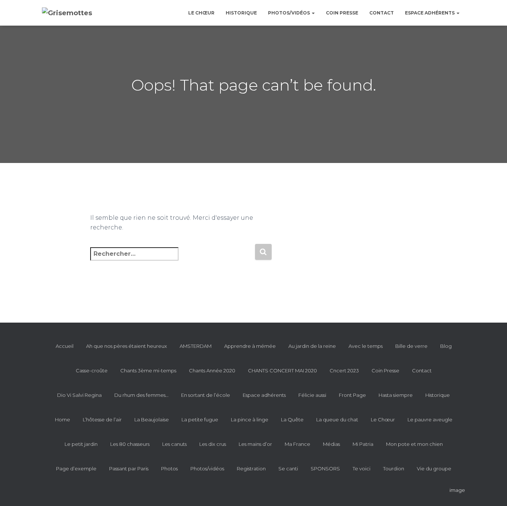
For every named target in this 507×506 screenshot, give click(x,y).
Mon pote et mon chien (414, 444)
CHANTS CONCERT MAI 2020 (282, 370)
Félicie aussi (312, 395)
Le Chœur (201, 13)
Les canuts (174, 444)
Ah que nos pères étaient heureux (126, 346)
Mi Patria (363, 444)
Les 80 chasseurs (130, 444)
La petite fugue (199, 419)
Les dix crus (212, 444)
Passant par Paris (128, 468)
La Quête (292, 419)
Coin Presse (342, 13)
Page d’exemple (76, 468)
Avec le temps (366, 346)
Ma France (297, 444)
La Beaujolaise (151, 419)
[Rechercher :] (172, 259)
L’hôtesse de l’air (102, 419)
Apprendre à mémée (250, 346)
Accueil (64, 346)
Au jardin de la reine (312, 346)
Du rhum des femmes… (141, 395)
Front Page (352, 395)
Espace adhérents (430, 13)
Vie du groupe (434, 468)
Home (62, 419)
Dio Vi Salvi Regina (79, 395)
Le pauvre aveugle (430, 419)
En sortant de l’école (205, 395)
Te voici (361, 468)
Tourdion (393, 468)
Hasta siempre (396, 395)
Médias (331, 444)
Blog (446, 346)
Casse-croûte (92, 370)
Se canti (288, 468)
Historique (241, 13)
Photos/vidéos (289, 13)
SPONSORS (325, 468)
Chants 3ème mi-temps (148, 370)
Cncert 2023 (344, 370)
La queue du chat (337, 419)
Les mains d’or (255, 444)
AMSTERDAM (196, 346)
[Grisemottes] (67, 13)
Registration (251, 468)
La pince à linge (249, 419)
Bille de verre (411, 346)
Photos (169, 468)
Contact (381, 13)
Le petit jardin (81, 444)
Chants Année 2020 (212, 370)
